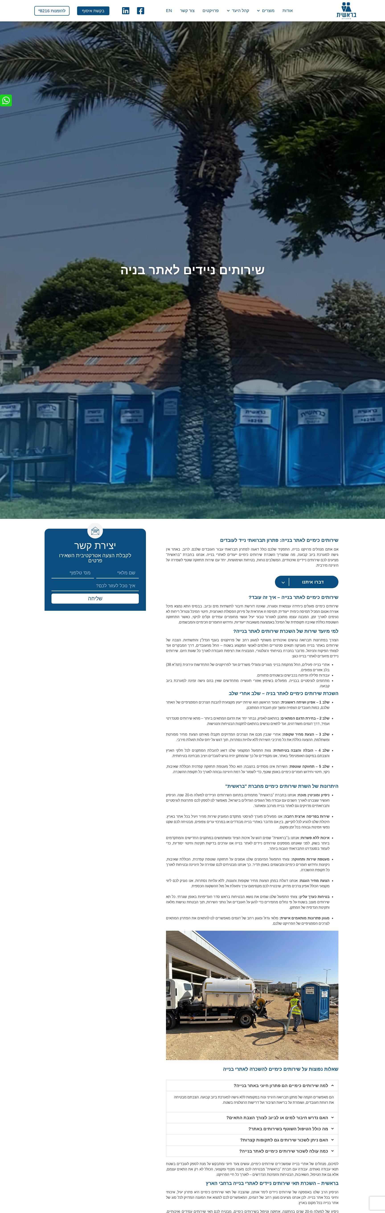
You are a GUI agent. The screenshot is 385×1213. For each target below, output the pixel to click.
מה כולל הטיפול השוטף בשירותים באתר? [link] (288, 1128)
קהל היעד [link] (240, 10)
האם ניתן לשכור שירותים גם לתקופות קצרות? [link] (284, 1140)
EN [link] (169, 10)
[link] (346, 10)
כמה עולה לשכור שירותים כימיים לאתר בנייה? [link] (283, 1151)
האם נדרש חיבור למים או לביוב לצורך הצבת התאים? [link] (277, 1117)
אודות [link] (288, 10)
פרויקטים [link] (211, 10)
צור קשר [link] (187, 10)
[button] (252, 1085)
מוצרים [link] (268, 10)
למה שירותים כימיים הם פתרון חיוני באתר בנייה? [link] (281, 1085)
